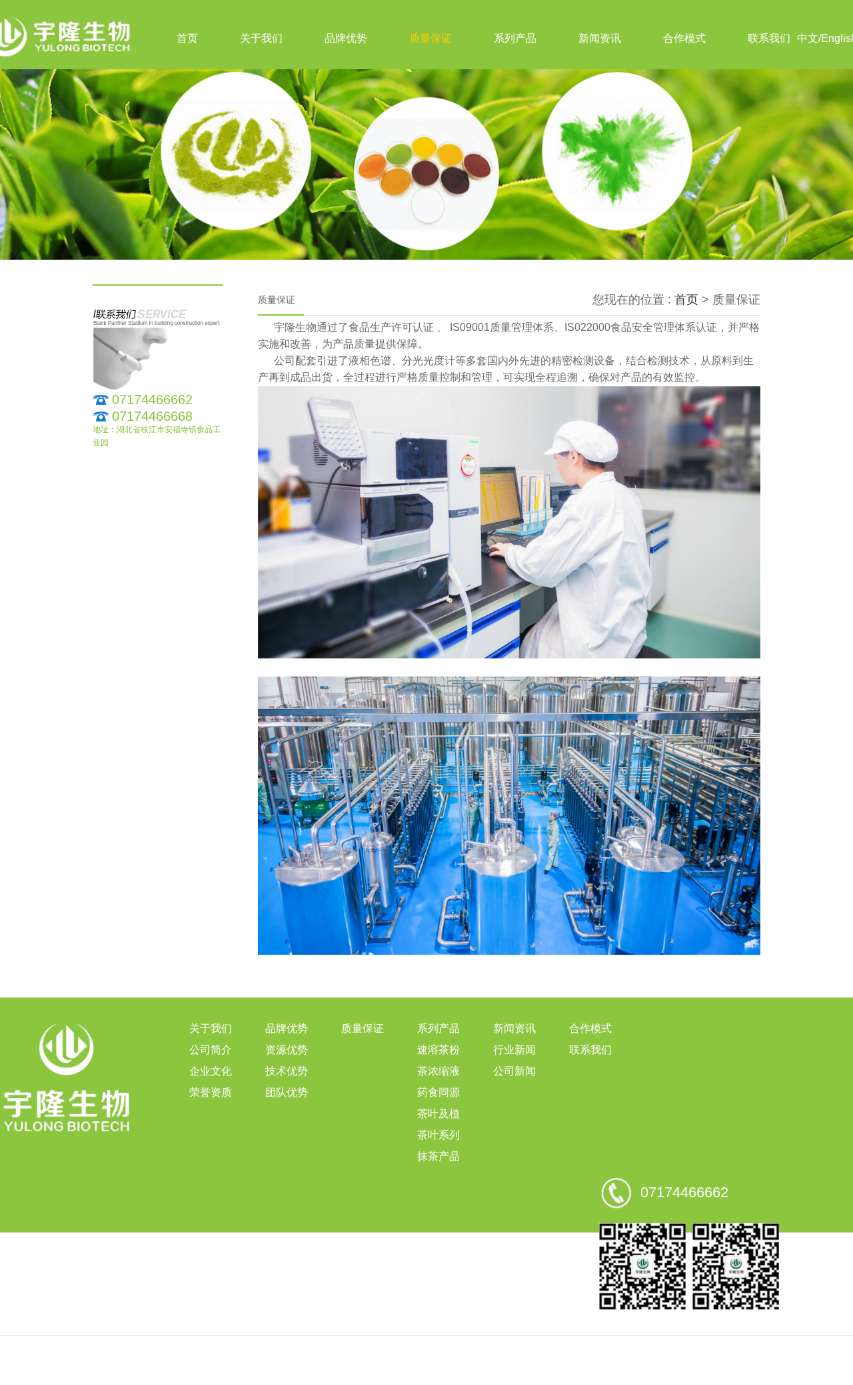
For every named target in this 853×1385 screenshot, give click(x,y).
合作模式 (684, 38)
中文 (807, 38)
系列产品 (515, 38)
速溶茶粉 (438, 1049)
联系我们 (769, 38)
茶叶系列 (438, 1135)
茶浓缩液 (438, 1071)
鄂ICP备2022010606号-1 (542, 1352)
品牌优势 (346, 38)
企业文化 (210, 1071)
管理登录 (426, 1374)
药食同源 (438, 1092)
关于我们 (261, 38)
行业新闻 (514, 1049)
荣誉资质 (210, 1092)
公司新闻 (514, 1071)
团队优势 (286, 1092)
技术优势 (286, 1071)
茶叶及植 (438, 1113)
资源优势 (286, 1049)
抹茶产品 (438, 1156)
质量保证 (430, 38)
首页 (187, 38)
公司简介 (210, 1049)
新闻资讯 (599, 38)
